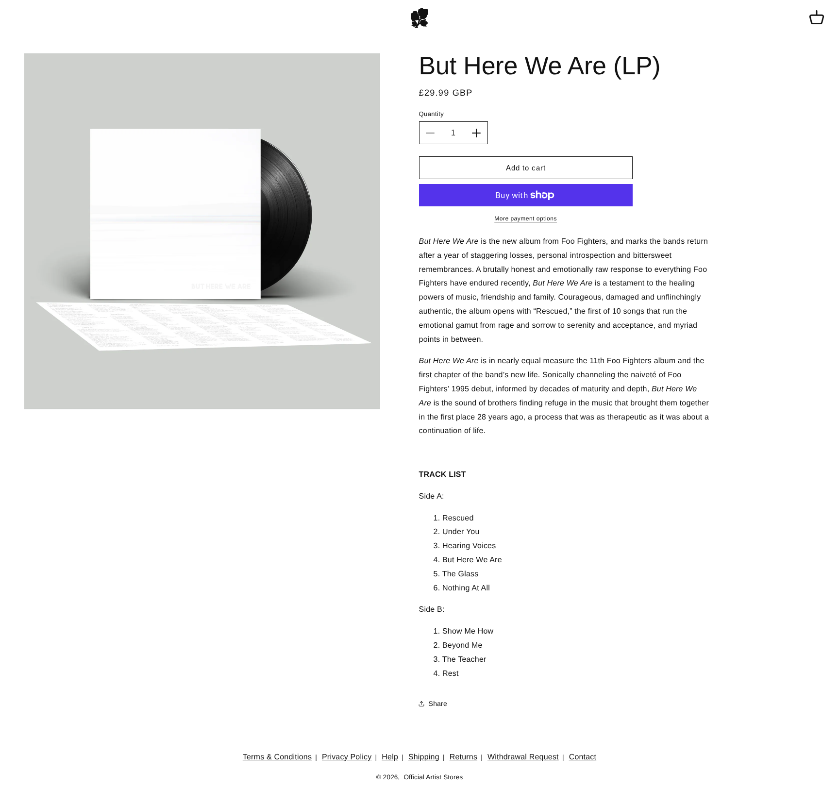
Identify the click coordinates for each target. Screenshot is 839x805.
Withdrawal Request (523, 757)
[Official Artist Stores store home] (419, 18)
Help (390, 757)
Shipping (423, 757)
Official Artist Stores (433, 777)
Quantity (431, 113)
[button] (816, 18)
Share (438, 703)
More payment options (525, 218)
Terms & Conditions (277, 757)
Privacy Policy (346, 757)
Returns (463, 757)
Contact (583, 757)
